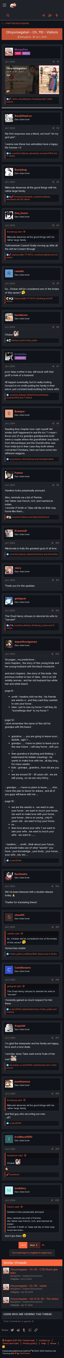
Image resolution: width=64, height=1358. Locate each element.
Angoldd (20, 1025)
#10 (57, 543)
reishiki (19, 271)
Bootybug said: (14, 231)
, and (31, 459)
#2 (58, 128)
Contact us (44, 1340)
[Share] (54, 62)
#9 (57, 485)
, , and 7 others (27, 396)
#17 (57, 1038)
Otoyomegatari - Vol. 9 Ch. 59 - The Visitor (34, 1298)
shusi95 (19, 915)
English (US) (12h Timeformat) (19, 1340)
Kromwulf (21, 530)
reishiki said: (13, 933)
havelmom (21, 315)
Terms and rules (10, 1343)
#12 (57, 610)
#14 (57, 886)
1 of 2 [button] (23, 1245)
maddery (20, 1188)
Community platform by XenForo (29, 1351)
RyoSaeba (21, 874)
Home (53, 1343)
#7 (57, 366)
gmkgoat (20, 598)
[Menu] (4, 5)
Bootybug (21, 169)
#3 (57, 182)
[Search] (8, 15)
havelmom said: (15, 1155)
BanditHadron (23, 115)
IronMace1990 (23, 1136)
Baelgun (20, 411)
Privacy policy (30, 1343)
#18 (57, 1093)
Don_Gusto (21, 213)
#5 (58, 283)
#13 (57, 654)
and (24, 340)
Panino (19, 472)
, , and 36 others (28, 198)
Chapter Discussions (32, 1276)
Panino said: (13, 1206)
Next (32, 1245)
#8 (57, 423)
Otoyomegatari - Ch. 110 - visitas (28, 1285)
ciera (18, 567)
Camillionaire (23, 967)
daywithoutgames (26, 641)
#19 (57, 1149)
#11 (57, 580)
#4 (57, 225)
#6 (57, 327)
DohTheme (25, 1353)
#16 (57, 979)
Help (43, 1343)
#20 (57, 1200)
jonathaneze (22, 1081)
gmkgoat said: (14, 986)
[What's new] (56, 15)
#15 (57, 927)
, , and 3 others (33, 954)
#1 (58, 61)
